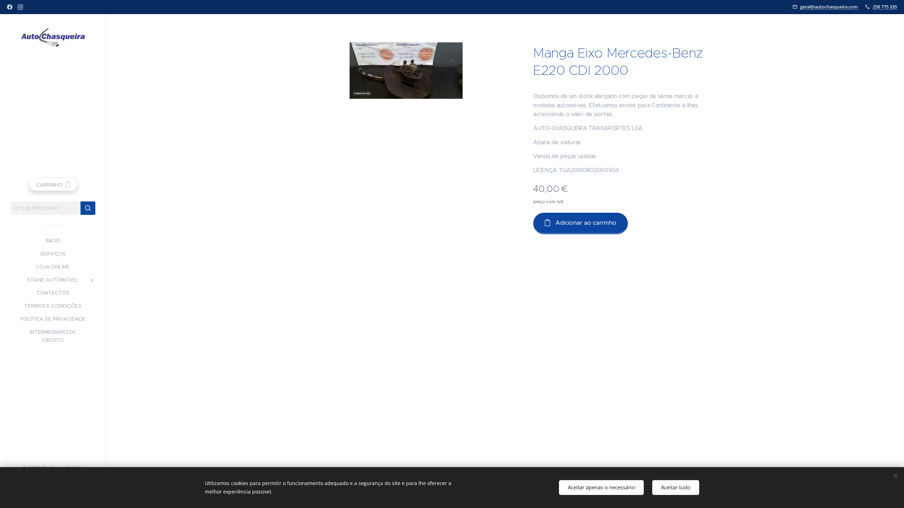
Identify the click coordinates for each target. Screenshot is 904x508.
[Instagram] (20, 7)
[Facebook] (9, 7)
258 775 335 (885, 7)
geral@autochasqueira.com (829, 7)
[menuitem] (53, 241)
